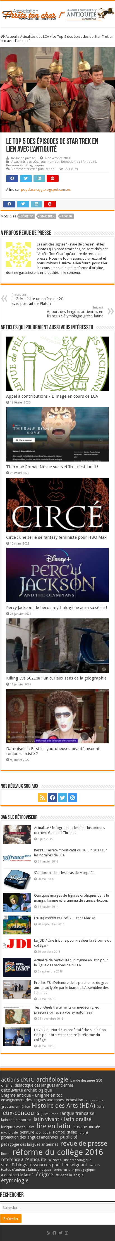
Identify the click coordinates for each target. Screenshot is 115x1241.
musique (80, 1127)
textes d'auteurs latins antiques (26, 1169)
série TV (27, 216)
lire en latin (53, 1126)
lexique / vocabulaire (18, 1127)
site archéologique (77, 1160)
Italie (100, 1107)
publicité (68, 1137)
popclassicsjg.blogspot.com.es (46, 189)
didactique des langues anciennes (44, 1085)
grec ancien (10, 1106)
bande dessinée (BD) (86, 1080)
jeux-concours (20, 1112)
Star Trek (47, 216)
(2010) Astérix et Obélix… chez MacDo (64, 918)
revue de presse (83, 1143)
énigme (44, 1174)
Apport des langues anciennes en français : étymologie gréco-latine (75, 312)
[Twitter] (62, 797)
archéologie (52, 1079)
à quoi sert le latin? (17, 1175)
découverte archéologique (26, 1090)
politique (43, 1132)
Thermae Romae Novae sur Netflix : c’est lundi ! (52, 466)
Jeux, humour (49, 162)
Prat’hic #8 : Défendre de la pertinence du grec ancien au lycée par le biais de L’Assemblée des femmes (71, 988)
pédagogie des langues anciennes (29, 1144)
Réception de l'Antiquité (78, 162)
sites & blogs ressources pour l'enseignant (44, 1164)
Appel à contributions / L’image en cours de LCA (52, 396)
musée (94, 1127)
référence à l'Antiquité (23, 1159)
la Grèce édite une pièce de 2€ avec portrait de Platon (37, 299)
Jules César (50, 1114)
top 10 (67, 216)
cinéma (7, 1085)
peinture (27, 1132)
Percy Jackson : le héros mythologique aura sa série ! (56, 607)
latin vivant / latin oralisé (62, 1119)
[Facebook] (52, 797)
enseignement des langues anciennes (32, 1100)
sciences (54, 1160)
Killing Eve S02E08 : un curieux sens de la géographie (56, 678)
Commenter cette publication (33, 169)
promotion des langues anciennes (29, 1137)
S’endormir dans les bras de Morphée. (64, 873)
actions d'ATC (17, 1080)
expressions (94, 1100)
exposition (74, 1100)
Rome (5, 1154)
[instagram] (72, 797)
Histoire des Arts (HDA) (63, 1105)
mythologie (9, 1132)
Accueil (11, 36)
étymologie (14, 1180)
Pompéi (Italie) (65, 1132)
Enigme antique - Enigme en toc (32, 1095)
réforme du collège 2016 (58, 1152)
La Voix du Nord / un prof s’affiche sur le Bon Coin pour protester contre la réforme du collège (70, 1035)
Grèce (25, 1107)
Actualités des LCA (34, 36)
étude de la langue (69, 1175)
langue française (77, 1113)
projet (84, 1132)
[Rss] (42, 797)
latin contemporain (16, 1120)
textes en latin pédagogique (74, 1170)
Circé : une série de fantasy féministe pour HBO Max (56, 537)
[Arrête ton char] (57, 13)
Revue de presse (23, 158)
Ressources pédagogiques (25, 165)
